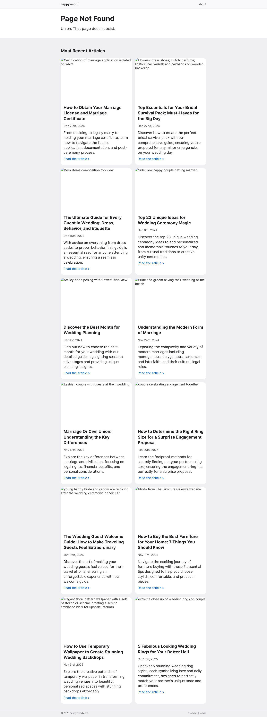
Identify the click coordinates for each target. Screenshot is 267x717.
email (203, 713)
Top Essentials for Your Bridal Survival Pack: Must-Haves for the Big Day (168, 113)
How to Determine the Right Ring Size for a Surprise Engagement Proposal (170, 437)
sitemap (192, 713)
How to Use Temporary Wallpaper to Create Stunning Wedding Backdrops (93, 652)
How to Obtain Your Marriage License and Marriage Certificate (93, 113)
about (202, 4)
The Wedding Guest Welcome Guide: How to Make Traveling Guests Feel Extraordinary (94, 542)
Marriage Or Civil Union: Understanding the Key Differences (87, 437)
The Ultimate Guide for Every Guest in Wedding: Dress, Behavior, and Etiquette (93, 223)
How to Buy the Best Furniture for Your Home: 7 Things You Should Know (168, 542)
